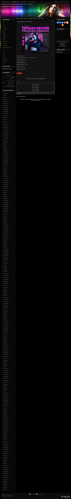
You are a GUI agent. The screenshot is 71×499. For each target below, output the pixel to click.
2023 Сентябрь (6, 418)
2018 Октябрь (5, 299)
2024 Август (5, 441)
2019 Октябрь (5, 323)
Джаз (4, 62)
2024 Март (5, 431)
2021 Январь (5, 354)
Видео (4, 35)
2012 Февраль (5, 137)
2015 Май (5, 216)
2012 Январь (5, 135)
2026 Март (5, 479)
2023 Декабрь (5, 425)
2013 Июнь (5, 170)
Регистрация (28, 4)
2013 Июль (5, 172)
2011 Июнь (5, 121)
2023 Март (5, 406)
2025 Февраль (5, 453)
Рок (3, 22)
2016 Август (5, 247)
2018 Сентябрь (6, 297)
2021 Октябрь (5, 372)
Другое (4, 32)
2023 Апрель (5, 408)
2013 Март (5, 164)
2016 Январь (5, 232)
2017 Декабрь (5, 279)
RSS (24, 4)
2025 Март (5, 455)
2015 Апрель (5, 214)
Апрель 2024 (8, 75)
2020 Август (5, 344)
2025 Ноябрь (5, 471)
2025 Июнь (5, 461)
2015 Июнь (5, 218)
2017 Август (5, 271)
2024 (21, 18)
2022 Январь (5, 378)
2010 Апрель (5, 93)
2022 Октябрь (5, 396)
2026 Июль (5, 487)
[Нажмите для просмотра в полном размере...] (35, 53)
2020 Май (5, 338)
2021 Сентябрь (6, 370)
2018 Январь (5, 281)
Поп (4, 24)
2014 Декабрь (5, 206)
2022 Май (5, 386)
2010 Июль (5, 99)
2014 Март (5, 188)
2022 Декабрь (5, 400)
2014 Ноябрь (5, 204)
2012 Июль (5, 147)
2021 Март (5, 358)
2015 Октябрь (5, 226)
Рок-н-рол (5, 43)
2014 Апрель (5, 190)
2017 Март (5, 261)
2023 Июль (5, 414)
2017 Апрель (5, 263)
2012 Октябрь (5, 153)
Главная (17, 18)
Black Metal (5, 60)
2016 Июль (5, 245)
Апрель (25, 18)
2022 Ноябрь (5, 398)
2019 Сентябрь (6, 321)
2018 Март (5, 285)
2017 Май (5, 265)
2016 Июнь (5, 243)
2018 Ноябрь (5, 301)
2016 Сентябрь (6, 249)
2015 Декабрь (5, 230)
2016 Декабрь (5, 255)
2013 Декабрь (5, 182)
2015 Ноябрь (5, 228)
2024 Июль (5, 439)
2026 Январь (5, 475)
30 (5, 86)
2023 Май (5, 410)
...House (4, 51)
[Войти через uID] (58, 22)
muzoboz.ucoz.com (65, 496)
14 (13, 80)
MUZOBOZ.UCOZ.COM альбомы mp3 (12, 6)
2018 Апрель (5, 287)
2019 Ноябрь (5, 325)
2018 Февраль (5, 283)
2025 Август (5, 465)
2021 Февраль (5, 356)
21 (13, 82)
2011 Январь (5, 111)
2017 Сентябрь (6, 273)
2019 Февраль (5, 307)
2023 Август (5, 416)
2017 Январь (5, 257)
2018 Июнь (5, 291)
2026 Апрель (5, 481)
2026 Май (5, 483)
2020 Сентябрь (6, 346)
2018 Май (5, 289)
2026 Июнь (5, 485)
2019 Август (5, 319)
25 (8, 84)
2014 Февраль (5, 186)
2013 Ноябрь (5, 180)
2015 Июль (5, 220)
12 (10, 80)
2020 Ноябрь (5, 350)
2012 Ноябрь (5, 156)
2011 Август (5, 125)
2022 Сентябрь (6, 394)
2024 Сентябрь (6, 443)
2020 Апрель (5, 336)
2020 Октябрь (5, 348)
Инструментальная (7, 47)
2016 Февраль (5, 234)
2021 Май (5, 362)
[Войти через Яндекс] (65, 22)
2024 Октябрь (5, 445)
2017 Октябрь (5, 275)
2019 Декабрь (5, 327)
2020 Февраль (5, 332)
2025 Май (5, 459)
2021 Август (5, 368)
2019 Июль (5, 317)
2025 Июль (5, 463)
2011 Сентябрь (6, 127)
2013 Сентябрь (6, 176)
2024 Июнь (5, 437)
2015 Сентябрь (6, 224)
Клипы (4, 37)
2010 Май (5, 95)
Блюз (4, 39)
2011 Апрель (5, 117)
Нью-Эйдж (5, 28)
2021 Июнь (5, 364)
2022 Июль (5, 390)
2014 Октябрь (5, 202)
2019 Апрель (5, 311)
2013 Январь (5, 160)
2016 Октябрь (5, 251)
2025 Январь (5, 451)
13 (11, 80)
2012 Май (5, 143)
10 (6, 80)
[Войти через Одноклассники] (63, 25)
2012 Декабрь (5, 158)
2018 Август (5, 295)
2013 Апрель (5, 166)
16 (5, 82)
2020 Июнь (5, 340)
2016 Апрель (5, 238)
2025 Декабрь (5, 473)
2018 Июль (5, 293)
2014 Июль (5, 196)
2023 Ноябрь (5, 423)
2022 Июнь (5, 388)
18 (8, 82)
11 (8, 80)
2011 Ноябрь (5, 131)
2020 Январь (5, 329)
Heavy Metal (5, 45)
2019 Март (5, 309)
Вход (32, 4)
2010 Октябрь (5, 105)
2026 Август (5, 489)
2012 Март (5, 139)
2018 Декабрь (5, 303)
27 (11, 84)
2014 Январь (5, 184)
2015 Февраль (5, 210)
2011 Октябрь (5, 129)
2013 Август (5, 174)
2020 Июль (5, 342)
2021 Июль (5, 366)
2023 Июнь (5, 412)
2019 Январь (5, 305)
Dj (3, 49)
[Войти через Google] (67, 22)
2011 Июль (5, 123)
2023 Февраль (5, 404)
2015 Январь (5, 208)
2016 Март (5, 236)
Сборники (5, 41)
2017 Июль (5, 269)
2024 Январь (5, 427)
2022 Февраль (5, 380)
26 (10, 84)
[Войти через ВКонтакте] (60, 22)
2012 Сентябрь (6, 151)
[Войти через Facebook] (63, 22)
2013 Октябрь (5, 178)
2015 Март (5, 212)
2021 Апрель (5, 360)
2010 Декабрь (5, 109)
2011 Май (5, 119)
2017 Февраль (5, 259)
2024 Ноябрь (5, 447)
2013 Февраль (5, 162)
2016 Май (5, 240)
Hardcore (4, 57)
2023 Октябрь (5, 421)
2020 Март (5, 334)
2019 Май (5, 313)
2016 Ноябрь (5, 253)
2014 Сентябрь (6, 200)
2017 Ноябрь (5, 277)
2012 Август (5, 149)
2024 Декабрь (5, 449)
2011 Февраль (5, 113)
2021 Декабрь (5, 376)
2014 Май (5, 192)
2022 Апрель (5, 384)
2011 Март (5, 115)
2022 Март (5, 382)
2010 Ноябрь (5, 107)
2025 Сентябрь (6, 467)
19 (10, 82)
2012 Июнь (5, 145)
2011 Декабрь (5, 133)
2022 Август (5, 392)
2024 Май (5, 435)
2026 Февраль (5, 477)
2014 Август (5, 198)
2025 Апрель (5, 457)
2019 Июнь (5, 315)
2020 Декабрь (5, 352)
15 (3, 82)
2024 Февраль (5, 429)
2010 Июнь (5, 97)
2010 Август (5, 101)
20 (11, 82)
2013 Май (5, 168)
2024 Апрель (5, 433)
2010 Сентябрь (6, 103)
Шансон (4, 26)
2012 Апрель (5, 141)
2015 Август (5, 222)
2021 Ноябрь (5, 374)
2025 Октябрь (5, 469)
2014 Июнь (5, 194)
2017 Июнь (5, 267)
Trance (4, 55)
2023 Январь (5, 402)
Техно (4, 30)
